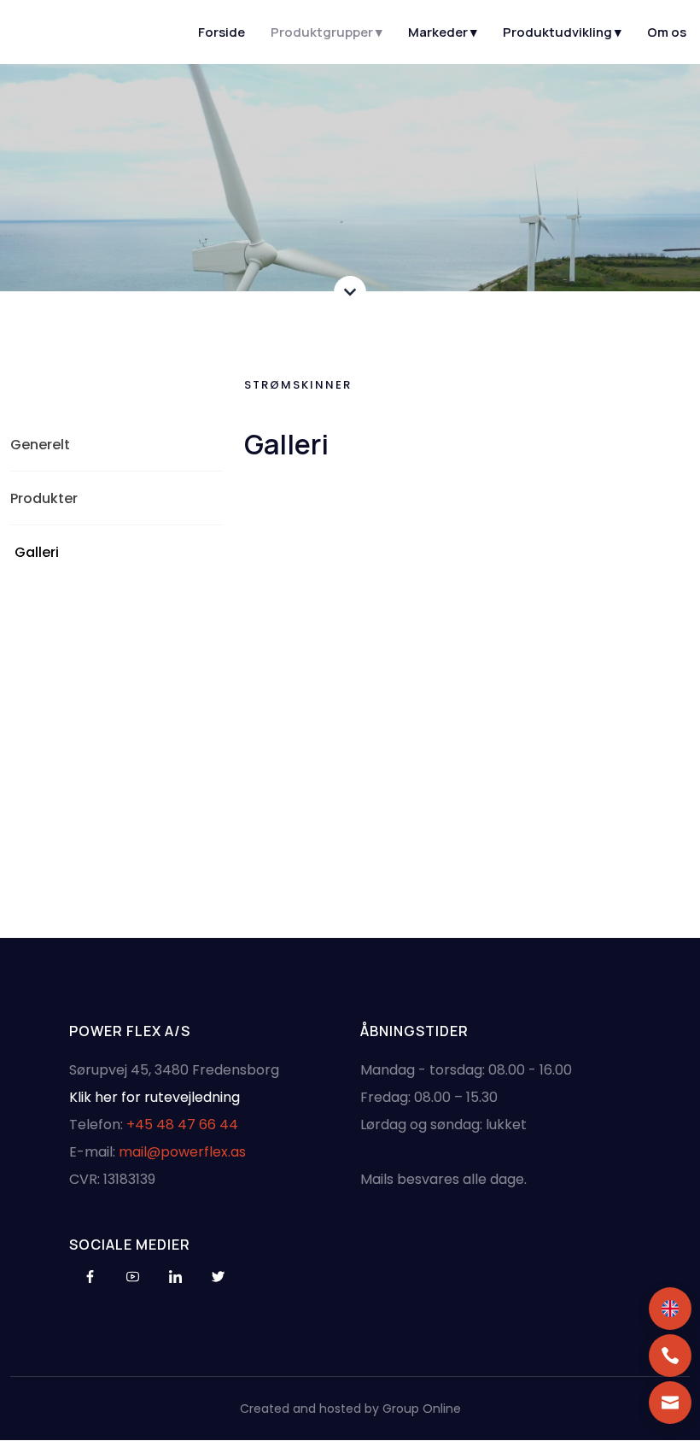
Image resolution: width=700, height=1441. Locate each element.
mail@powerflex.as (182, 1152)
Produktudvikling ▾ (562, 32)
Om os (666, 32)
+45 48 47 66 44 (182, 1124)
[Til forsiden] (87, 32)
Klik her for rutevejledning (154, 1097)
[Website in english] (670, 1308)
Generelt (40, 444)
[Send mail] (670, 1402)
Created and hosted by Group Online (350, 1408)
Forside (221, 32)
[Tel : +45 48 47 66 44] (670, 1355)
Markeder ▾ (442, 32)
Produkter (44, 498)
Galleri (37, 552)
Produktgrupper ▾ (326, 32)
